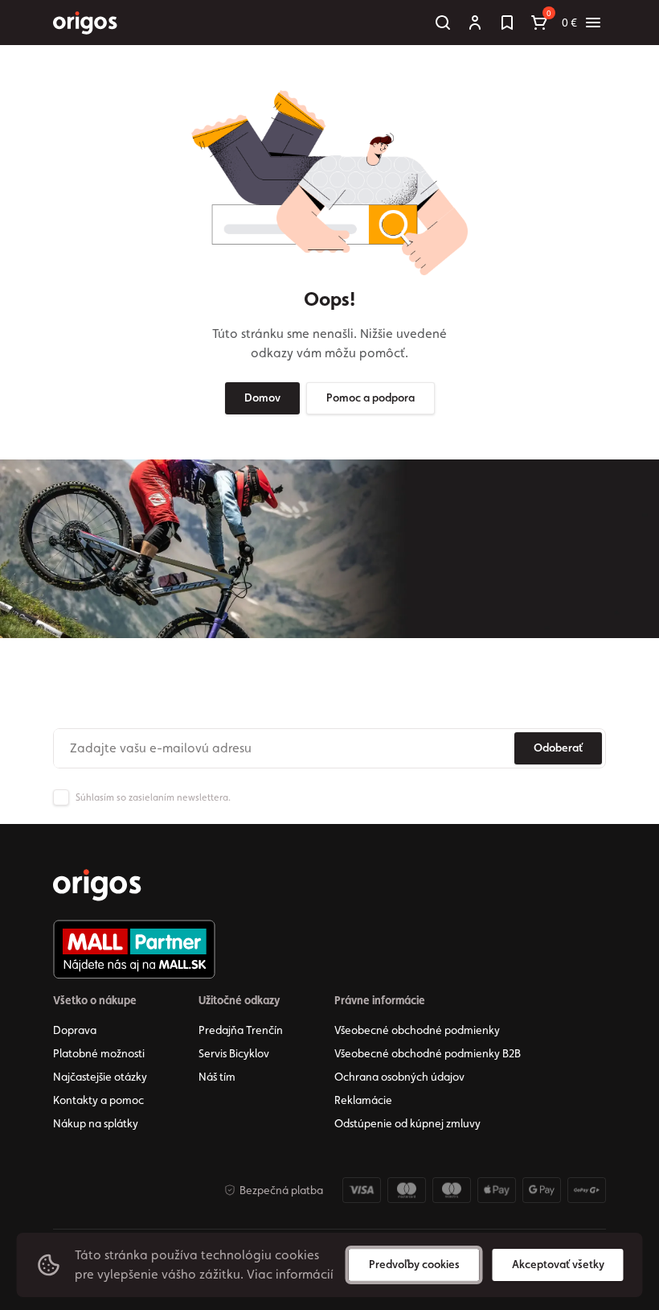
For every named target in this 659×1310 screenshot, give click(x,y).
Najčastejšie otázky (100, 1076)
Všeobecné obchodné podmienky (417, 1030)
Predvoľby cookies (414, 1264)
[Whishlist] (507, 22)
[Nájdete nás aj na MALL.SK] (134, 949)
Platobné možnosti (99, 1053)
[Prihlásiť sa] (475, 22)
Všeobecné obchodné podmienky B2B (427, 1053)
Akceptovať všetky (558, 1264)
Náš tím (217, 1076)
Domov (262, 397)
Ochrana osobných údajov (399, 1076)
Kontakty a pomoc (98, 1100)
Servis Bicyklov (234, 1053)
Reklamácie (363, 1100)
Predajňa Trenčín (241, 1030)
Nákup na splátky (95, 1123)
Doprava (74, 1030)
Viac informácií (290, 1274)
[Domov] (97, 885)
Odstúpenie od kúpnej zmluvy (407, 1123)
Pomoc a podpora (370, 397)
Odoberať (558, 747)
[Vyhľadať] (443, 22)
